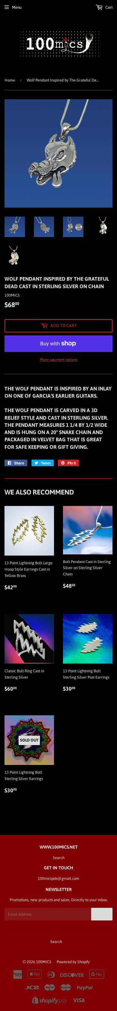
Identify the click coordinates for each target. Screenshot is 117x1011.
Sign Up (102, 914)
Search (58, 857)
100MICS (43, 962)
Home (9, 80)
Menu (17, 7)
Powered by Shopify (73, 962)
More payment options (58, 359)
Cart (108, 7)
